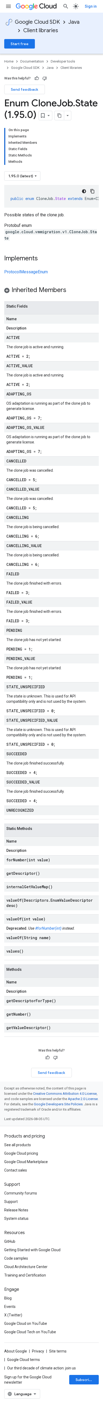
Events (10, 1306)
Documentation (32, 61)
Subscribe (85, 1379)
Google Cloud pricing (21, 1153)
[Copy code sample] (92, 191)
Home (8, 61)
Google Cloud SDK (37, 22)
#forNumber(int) (48, 928)
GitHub (9, 1241)
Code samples (16, 1258)
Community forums (20, 1193)
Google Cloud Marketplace (26, 1162)
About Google (15, 1351)
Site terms (58, 1351)
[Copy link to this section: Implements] (43, 259)
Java (73, 22)
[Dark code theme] (84, 191)
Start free (20, 43)
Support (11, 1201)
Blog (8, 1298)
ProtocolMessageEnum (26, 271)
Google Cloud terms (23, 1360)
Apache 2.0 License (83, 1099)
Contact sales (15, 1170)
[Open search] (66, 6)
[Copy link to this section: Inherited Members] (71, 290)
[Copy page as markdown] (59, 115)
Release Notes (16, 1210)
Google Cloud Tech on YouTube (30, 1332)
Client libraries (40, 30)
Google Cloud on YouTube (25, 1323)
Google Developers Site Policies (58, 1104)
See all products (17, 1145)
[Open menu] (8, 6)
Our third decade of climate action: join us (41, 1368)
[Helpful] (37, 78)
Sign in (91, 6)
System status (16, 1218)
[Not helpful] (45, 78)
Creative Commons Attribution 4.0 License (65, 1094)
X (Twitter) (13, 1315)
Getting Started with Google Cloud (32, 1250)
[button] (51, 291)
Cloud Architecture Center (26, 1267)
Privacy (38, 1351)
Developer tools (63, 61)
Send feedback (24, 89)
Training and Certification (25, 1275)
